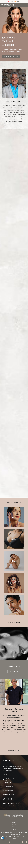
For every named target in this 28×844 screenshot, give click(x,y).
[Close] (26, 1)
